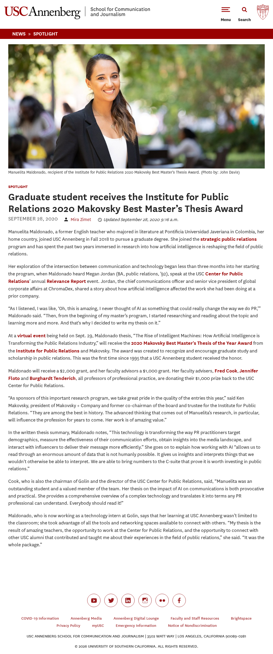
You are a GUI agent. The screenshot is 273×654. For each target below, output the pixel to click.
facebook (179, 600)
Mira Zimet (81, 219)
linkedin (128, 600)
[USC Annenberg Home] (77, 18)
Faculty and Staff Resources (195, 618)
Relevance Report (66, 281)
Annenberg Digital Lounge (136, 618)
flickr (162, 600)
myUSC (98, 625)
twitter (111, 600)
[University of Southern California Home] (263, 13)
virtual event (31, 335)
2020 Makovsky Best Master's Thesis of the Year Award (191, 343)
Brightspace (241, 618)
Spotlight (45, 34)
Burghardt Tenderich (53, 378)
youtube (94, 600)
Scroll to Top (250, 631)
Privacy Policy (68, 625)
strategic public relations (228, 239)
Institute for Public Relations (47, 351)
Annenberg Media (86, 618)
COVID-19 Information (40, 618)
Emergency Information (136, 625)
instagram (145, 600)
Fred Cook (226, 371)
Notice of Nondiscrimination (192, 625)
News (19, 34)
